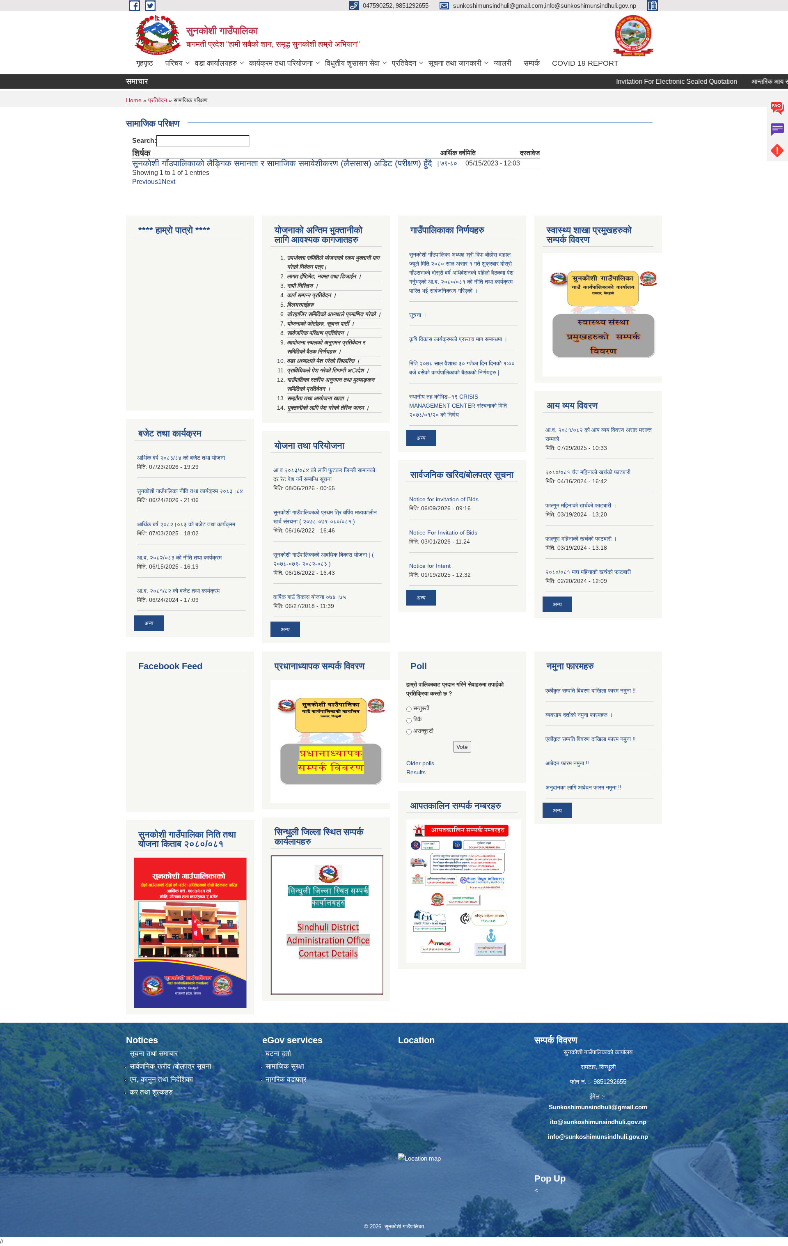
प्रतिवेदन (404, 63)
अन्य (148, 623)
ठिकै (417, 719)
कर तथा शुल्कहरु (151, 1092)
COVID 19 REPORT (585, 63)
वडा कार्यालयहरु (216, 63)
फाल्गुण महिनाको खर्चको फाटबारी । (581, 538)
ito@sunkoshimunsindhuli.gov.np (598, 1121)
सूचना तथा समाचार (154, 1054)
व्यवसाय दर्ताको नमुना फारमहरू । (579, 714)
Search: (144, 140)
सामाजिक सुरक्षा (285, 1066)
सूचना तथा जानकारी (454, 63)
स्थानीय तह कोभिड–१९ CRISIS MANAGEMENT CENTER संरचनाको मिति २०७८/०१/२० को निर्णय (458, 405)
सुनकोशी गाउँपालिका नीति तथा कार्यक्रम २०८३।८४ (190, 491)
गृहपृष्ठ (144, 63)
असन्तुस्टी (423, 730)
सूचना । (417, 315)
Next (168, 181)
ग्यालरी (502, 63)
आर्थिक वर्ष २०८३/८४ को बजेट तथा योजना (181, 457)
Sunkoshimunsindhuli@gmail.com (598, 1107)
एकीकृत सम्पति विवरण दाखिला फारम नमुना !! (590, 690)
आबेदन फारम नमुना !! (567, 763)
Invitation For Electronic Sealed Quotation (644, 81)
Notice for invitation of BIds (444, 499)
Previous (145, 181)
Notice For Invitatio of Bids (443, 532)
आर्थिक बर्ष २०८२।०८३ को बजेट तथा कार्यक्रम (186, 524)
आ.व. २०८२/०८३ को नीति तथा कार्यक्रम (179, 557)
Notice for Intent (430, 565)
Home (134, 100)
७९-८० (448, 163)
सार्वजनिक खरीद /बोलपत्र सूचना (170, 1066)
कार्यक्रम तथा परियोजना (281, 63)
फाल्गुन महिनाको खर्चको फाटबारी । (580, 505)
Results (416, 772)
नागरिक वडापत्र (286, 1079)
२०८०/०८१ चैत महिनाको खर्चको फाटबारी (587, 472)
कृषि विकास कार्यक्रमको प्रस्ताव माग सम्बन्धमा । (458, 339)
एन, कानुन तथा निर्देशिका (161, 1079)
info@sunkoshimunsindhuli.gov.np (598, 1136)
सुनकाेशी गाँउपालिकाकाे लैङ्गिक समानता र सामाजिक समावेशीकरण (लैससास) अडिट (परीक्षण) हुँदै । (286, 163)
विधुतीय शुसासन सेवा (352, 63)
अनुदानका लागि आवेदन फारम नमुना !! (583, 787)
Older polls (420, 763)
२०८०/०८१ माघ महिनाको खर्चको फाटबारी (588, 572)
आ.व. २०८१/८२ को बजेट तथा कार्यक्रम (178, 590)
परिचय (174, 63)
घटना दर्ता (278, 1054)
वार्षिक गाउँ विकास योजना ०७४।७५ (309, 597)
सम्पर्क (532, 63)
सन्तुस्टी (421, 708)
